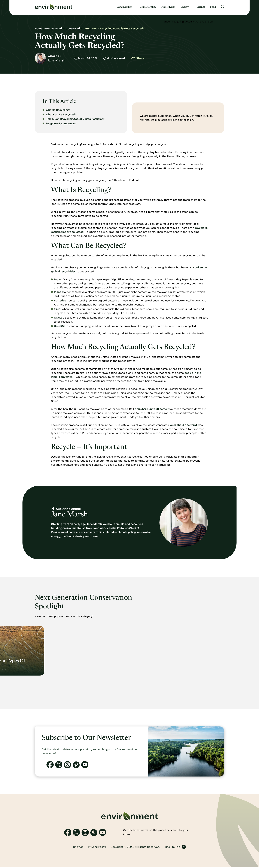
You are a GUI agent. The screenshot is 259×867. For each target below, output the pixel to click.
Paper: (58, 279)
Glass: (58, 317)
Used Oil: (59, 326)
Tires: (57, 309)
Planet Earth (168, 7)
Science (200, 7)
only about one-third (183, 425)
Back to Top (172, 847)
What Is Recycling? (58, 110)
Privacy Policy (97, 847)
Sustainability (124, 7)
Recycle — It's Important (61, 123)
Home (38, 28)
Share (140, 58)
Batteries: (60, 300)
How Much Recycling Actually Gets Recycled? (75, 119)
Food (213, 7)
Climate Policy (148, 7)
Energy (185, 7)
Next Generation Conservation (63, 28)
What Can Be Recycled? (61, 114)
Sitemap (78, 847)
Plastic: (59, 292)
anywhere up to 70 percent (152, 409)
